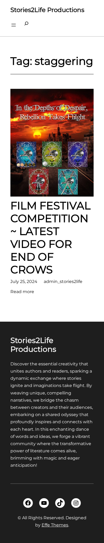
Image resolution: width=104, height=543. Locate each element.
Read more (22, 292)
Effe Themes (55, 525)
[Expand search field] (26, 25)
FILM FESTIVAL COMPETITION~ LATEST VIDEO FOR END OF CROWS (50, 237)
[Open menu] (13, 25)
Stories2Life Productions (47, 10)
